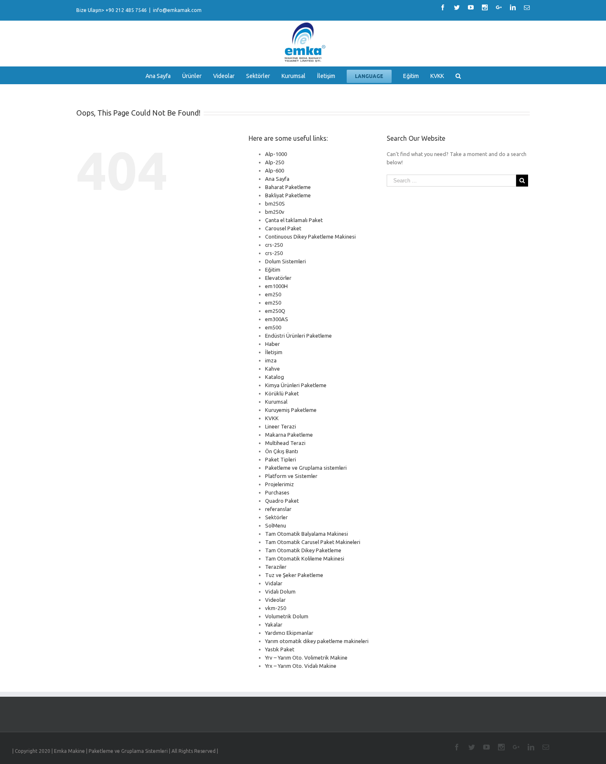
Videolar (275, 600)
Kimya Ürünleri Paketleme (295, 385)
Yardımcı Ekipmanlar (289, 633)
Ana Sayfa (277, 179)
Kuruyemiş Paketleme (291, 410)
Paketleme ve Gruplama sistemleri (306, 468)
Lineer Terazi (280, 426)
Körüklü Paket (282, 393)
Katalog (274, 377)
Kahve (272, 368)
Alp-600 (274, 170)
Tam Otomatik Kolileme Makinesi (304, 558)
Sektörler (276, 517)
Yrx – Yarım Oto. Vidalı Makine (300, 666)
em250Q (275, 311)
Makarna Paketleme (289, 435)
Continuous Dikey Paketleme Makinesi (310, 236)
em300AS (276, 319)
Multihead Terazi (285, 443)
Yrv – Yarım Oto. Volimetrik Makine (306, 657)
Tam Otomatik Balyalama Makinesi (306, 534)
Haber (272, 344)
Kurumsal (276, 401)
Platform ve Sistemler (291, 476)
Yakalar (273, 624)
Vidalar (273, 583)
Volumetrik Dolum (286, 616)
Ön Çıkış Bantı (281, 451)
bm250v (274, 212)
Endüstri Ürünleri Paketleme (298, 335)
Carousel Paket (283, 228)
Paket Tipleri (280, 459)
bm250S (275, 203)
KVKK (272, 418)
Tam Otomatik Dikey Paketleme (303, 550)
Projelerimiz (279, 484)
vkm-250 (275, 608)
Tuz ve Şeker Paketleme (294, 575)
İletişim (273, 352)
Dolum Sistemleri (285, 261)
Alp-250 (274, 162)
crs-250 (274, 245)
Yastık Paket (279, 649)
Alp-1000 (276, 154)
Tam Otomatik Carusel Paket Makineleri (312, 542)
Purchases (277, 492)
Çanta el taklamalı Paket (294, 220)
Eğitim (272, 269)
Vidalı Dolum (280, 591)
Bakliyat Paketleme (288, 195)
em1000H (276, 286)
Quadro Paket (282, 501)
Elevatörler (278, 278)
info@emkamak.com (177, 10)
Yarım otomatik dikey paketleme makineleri (317, 641)
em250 (273, 294)
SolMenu (275, 525)
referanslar (278, 509)
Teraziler (276, 567)
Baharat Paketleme (288, 187)
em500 (273, 327)
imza (271, 360)
